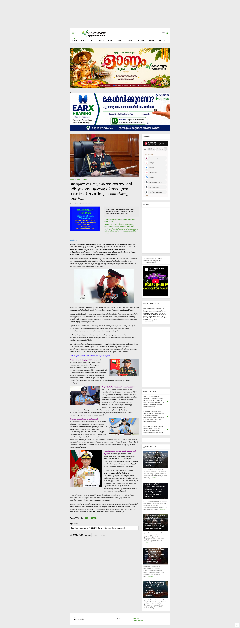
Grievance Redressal (137, 620)
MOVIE (110, 41)
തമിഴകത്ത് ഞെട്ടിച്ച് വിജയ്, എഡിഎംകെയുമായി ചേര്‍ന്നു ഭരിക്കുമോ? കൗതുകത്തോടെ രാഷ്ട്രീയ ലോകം (121, 231)
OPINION (151, 41)
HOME (75, 41)
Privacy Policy (135, 618)
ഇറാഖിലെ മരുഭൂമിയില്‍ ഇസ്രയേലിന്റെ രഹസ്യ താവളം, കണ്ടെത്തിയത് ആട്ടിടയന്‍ (119, 225)
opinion (85, 179)
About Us (118, 619)
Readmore (154, 477)
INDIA (92, 41)
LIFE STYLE (140, 41)
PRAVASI (129, 41)
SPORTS (119, 41)
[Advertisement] (120, 15)
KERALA (83, 41)
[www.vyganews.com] (94, 37)
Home (72, 179)
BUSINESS (162, 41)
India (78, 179)
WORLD (101, 41)
